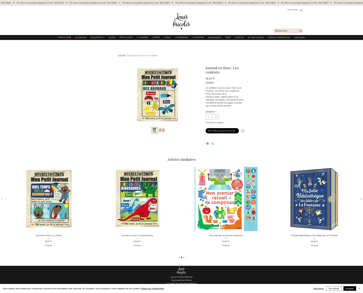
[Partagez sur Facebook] (207, 143)
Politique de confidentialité (152, 288)
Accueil (121, 55)
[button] (301, 9)
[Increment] (216, 117)
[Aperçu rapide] (48, 199)
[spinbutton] (212, 117)
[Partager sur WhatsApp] (213, 143)
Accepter (350, 288)
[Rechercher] (300, 30)
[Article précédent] (1, 199)
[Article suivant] (361, 199)
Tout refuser (333, 288)
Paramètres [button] (318, 288)
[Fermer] (359, 288)
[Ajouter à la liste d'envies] (242, 130)
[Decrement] (208, 117)
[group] (181, 210)
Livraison (210, 82)
